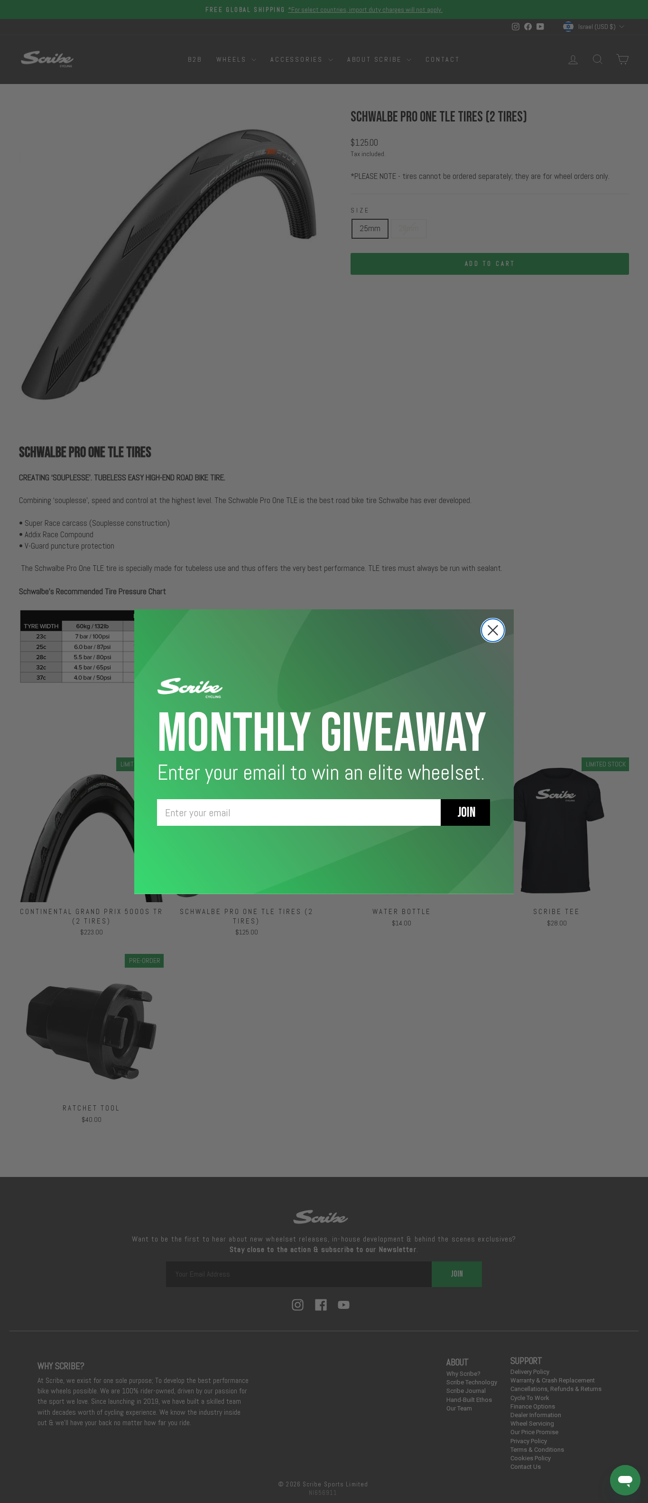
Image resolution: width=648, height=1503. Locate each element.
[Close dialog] (492, 630)
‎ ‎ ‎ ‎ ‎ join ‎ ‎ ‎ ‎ (465, 812)
